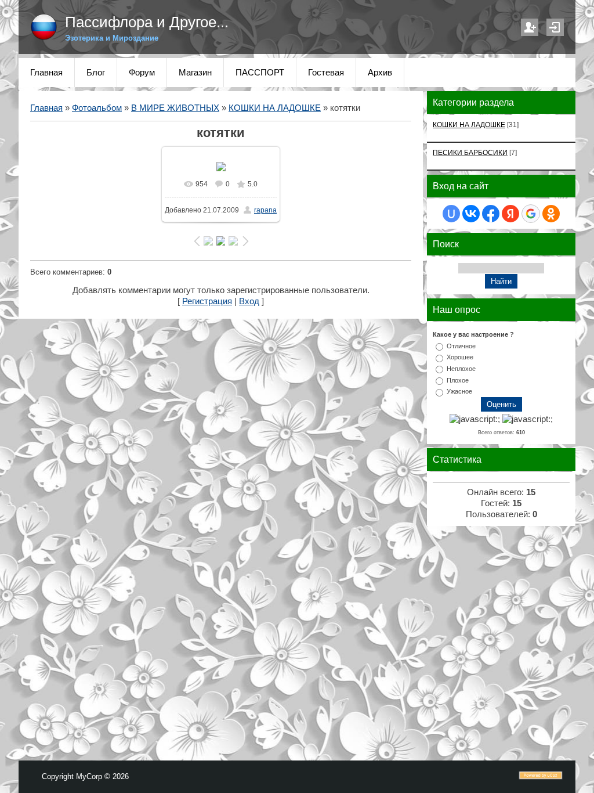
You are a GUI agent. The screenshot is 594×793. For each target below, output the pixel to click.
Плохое (458, 379)
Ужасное (459, 391)
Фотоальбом (97, 108)
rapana (265, 210)
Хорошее (460, 357)
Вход (555, 27)
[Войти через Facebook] (490, 213)
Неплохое (461, 368)
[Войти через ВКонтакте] (471, 213)
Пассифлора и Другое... (147, 22)
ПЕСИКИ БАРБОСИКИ (470, 152)
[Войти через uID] (451, 213)
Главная (46, 108)
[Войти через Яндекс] (510, 213)
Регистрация (529, 27)
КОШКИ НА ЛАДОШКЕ (275, 108)
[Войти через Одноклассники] (551, 213)
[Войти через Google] (530, 213)
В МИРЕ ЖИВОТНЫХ (175, 108)
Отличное (461, 345)
